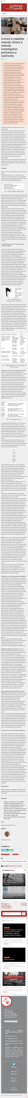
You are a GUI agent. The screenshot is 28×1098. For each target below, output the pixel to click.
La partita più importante (23, 904)
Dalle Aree (6, 927)
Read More (6, 943)
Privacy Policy (7, 1021)
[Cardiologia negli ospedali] (14, 10)
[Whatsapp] (10, 850)
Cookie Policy (14, 1021)
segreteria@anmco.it (12, 1017)
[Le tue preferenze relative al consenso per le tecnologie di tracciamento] (1, 823)
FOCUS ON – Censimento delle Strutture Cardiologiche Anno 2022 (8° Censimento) (13, 895)
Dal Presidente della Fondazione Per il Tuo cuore (13, 977)
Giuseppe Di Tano (5, 840)
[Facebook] (2, 850)
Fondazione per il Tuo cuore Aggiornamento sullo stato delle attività (13, 981)
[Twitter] (5, 850)
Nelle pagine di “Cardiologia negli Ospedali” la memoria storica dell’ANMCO (6, 906)
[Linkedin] (7, 850)
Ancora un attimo (9, 959)
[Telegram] (12, 850)
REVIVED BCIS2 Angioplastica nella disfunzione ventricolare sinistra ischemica (13, 882)
